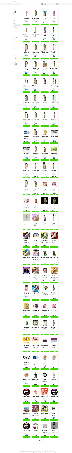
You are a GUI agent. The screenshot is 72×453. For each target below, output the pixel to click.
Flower (14, 20)
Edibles (14, 19)
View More (15, 33)
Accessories (15, 11)
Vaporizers (15, 10)
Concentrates (15, 12)
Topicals (14, 13)
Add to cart (26, 24)
